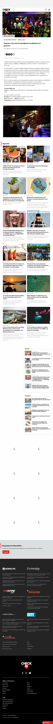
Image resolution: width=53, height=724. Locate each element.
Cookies (4, 708)
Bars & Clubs (21, 39)
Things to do (5, 686)
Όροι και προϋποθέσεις (7, 701)
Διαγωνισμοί (30, 691)
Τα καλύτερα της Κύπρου (10, 39)
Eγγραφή (5, 552)
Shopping (29, 686)
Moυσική (4, 688)
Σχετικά (6, 144)
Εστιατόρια (5, 195)
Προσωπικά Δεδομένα (7, 703)
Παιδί (28, 683)
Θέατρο (4, 691)
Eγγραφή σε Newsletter (7, 699)
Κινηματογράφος (6, 690)
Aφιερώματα (30, 690)
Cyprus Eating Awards (32, 693)
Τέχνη (28, 684)
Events (4, 693)
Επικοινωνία (5, 705)
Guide (28, 688)
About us (4, 706)
